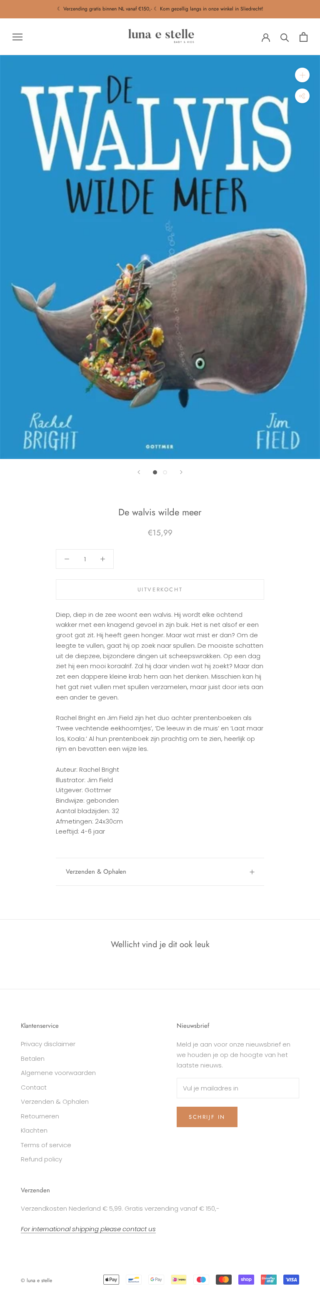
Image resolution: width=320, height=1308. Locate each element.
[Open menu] (17, 36)
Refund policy (41, 1159)
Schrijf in (207, 1117)
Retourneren (40, 1116)
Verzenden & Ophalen (96, 871)
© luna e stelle (36, 1280)
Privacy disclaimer (48, 1043)
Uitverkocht (160, 589)
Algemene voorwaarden (58, 1072)
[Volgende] (181, 472)
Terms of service (46, 1145)
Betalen (33, 1058)
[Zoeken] (284, 37)
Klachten (34, 1130)
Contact (34, 1087)
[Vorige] (139, 472)
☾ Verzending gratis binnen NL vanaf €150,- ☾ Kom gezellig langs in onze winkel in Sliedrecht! (160, 9)
